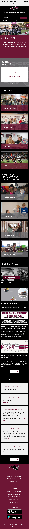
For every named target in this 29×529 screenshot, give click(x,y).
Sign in (23, 17)
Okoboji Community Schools (14, 491)
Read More (10, 438)
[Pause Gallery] (26, 33)
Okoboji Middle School (14, 496)
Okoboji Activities (14, 502)
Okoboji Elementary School (14, 494)
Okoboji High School (14, 499)
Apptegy (17, 527)
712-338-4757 (13, 482)
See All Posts (14, 371)
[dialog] (14, 102)
